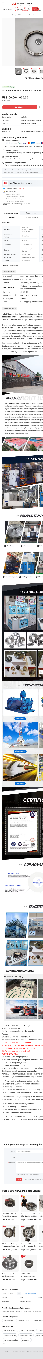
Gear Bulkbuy (26, 1340)
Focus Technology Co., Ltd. (25, 1351)
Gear (21, 1297)
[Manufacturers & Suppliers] (22, 3)
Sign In (5, 204)
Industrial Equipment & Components (17, 15)
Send (19, 1180)
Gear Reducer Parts (26, 1335)
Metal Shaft (5, 1301)
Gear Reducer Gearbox (11, 1340)
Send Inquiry (19, 107)
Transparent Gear (23, 1320)
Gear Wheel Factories (27, 1330)
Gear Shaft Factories (10, 1330)
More (4, 1344)
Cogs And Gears (9, 1320)
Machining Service (25, 1301)
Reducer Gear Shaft (10, 1335)
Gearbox (4, 1297)
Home (3, 15)
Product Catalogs (30, 1293)
